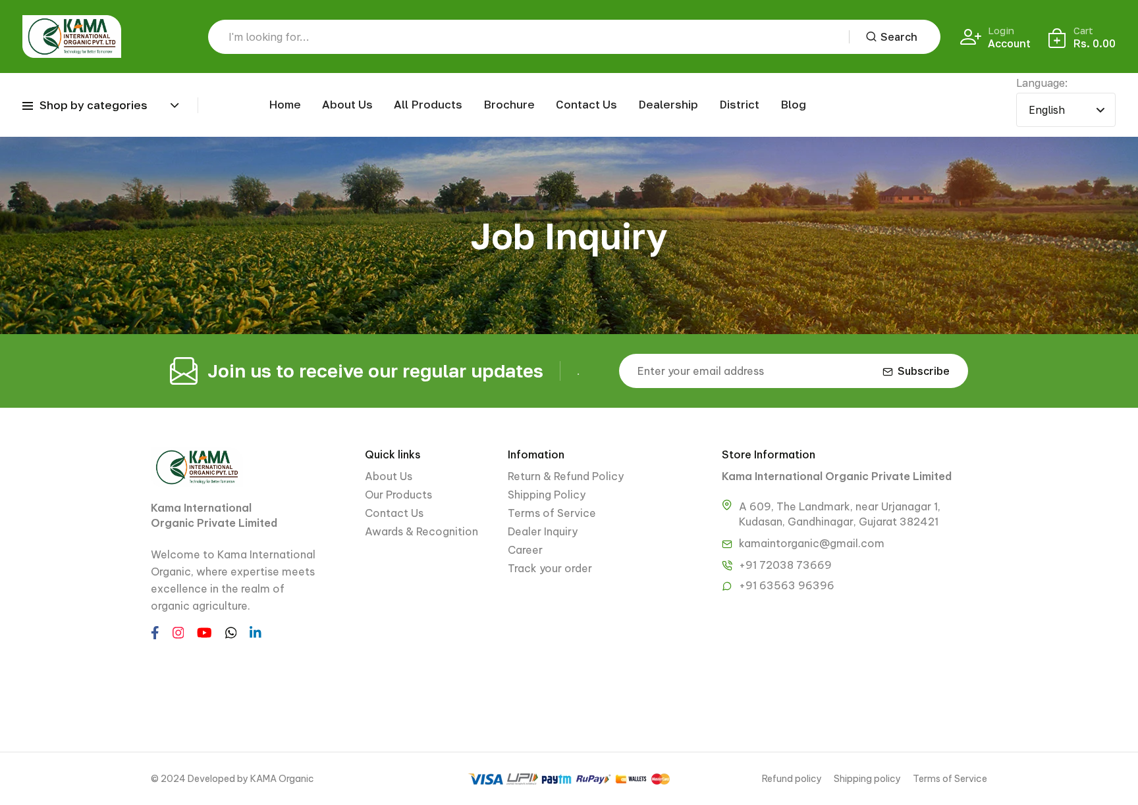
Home (285, 104)
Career (525, 549)
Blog (793, 104)
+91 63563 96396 (786, 585)
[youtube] (204, 631)
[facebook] (155, 631)
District (739, 104)
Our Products (398, 494)
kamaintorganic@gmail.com (811, 543)
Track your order (550, 568)
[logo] (71, 36)
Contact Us (586, 104)
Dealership (668, 104)
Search (899, 36)
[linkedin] (255, 631)
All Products (428, 104)
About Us (347, 104)
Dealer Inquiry (543, 531)
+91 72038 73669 (785, 565)
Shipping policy (867, 779)
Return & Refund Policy (566, 476)
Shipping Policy (546, 494)
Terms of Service (552, 513)
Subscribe (924, 371)
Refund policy (792, 779)
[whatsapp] (231, 631)
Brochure (509, 104)
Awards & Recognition (421, 531)
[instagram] (178, 631)
